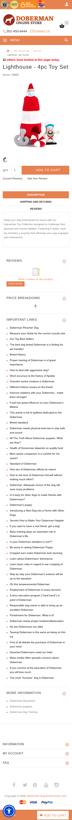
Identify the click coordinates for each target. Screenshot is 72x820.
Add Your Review (37, 178)
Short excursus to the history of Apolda (32, 375)
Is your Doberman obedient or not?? (31, 541)
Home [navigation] (8, 51)
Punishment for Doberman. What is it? (32, 615)
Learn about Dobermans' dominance (31, 558)
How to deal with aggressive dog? (29, 370)
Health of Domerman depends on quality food (36, 448)
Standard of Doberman (23, 463)
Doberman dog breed (22, 700)
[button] (66, 40)
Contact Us (42, 31)
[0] (62, 27)
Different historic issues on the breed (31, 387)
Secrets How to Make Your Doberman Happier (37, 520)
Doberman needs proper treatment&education (37, 621)
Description (36, 194)
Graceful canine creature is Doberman (32, 381)
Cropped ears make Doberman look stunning (36, 553)
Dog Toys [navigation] (37, 51)
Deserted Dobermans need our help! (31, 652)
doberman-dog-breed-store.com (47, 795)
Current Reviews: (13, 178)
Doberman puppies (21, 706)
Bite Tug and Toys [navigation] (22, 51)
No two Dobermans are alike (26, 626)
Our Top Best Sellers (22, 338)
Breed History (18, 354)
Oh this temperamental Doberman (30, 584)
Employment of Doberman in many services (35, 589)
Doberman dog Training (23, 711)
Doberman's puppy (21, 504)
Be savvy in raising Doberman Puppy (31, 547)
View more (15, 283)
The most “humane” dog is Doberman (32, 677)
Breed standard (19, 422)
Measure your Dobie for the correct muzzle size (37, 333)
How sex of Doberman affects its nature (33, 469)
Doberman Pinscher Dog (24, 327)
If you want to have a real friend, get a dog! (35, 526)
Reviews (36, 208)
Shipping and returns (36, 201)
